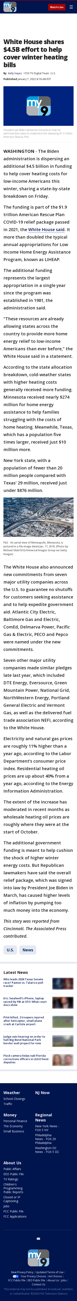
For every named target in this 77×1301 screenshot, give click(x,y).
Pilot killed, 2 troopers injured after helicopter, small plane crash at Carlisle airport (23, 1020)
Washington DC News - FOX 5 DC (47, 1150)
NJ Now (42, 1092)
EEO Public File (13, 1174)
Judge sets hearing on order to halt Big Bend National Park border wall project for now (24, 1040)
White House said (46, 229)
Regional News (43, 1117)
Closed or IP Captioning (11, 1199)
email (38, 1238)
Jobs (6, 1206)
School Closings (14, 1099)
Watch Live (57, 7)
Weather (11, 1092)
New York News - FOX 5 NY (47, 1128)
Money (9, 1114)
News (27, 949)
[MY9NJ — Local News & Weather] (9, 7)
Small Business (13, 1131)
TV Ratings (10, 1179)
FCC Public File (13, 1211)
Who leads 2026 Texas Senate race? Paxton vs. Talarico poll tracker (23, 982)
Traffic (7, 1104)
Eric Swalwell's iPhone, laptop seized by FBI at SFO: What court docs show (25, 1001)
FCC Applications (15, 1216)
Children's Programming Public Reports (13, 1188)
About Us (12, 1162)
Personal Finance (15, 1121)
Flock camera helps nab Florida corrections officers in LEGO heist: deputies (26, 1059)
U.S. (53, 73)
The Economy (13, 1126)
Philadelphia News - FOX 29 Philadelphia (45, 1139)
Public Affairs (12, 1169)
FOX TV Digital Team (37, 73)
